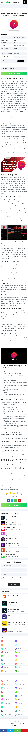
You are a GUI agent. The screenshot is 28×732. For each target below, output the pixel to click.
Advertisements (20, 723)
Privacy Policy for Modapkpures (19, 721)
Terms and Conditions (9, 723)
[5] (21, 493)
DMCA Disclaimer (14, 725)
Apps (6, 9)
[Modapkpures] (12, 2)
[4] (17, 493)
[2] (10, 493)
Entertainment (11, 9)
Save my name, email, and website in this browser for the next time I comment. (14, 578)
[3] (14, 493)
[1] (7, 493)
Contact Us (8, 721)
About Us (3, 721)
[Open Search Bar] (25, 2)
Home (2, 9)
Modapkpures (13, 375)
